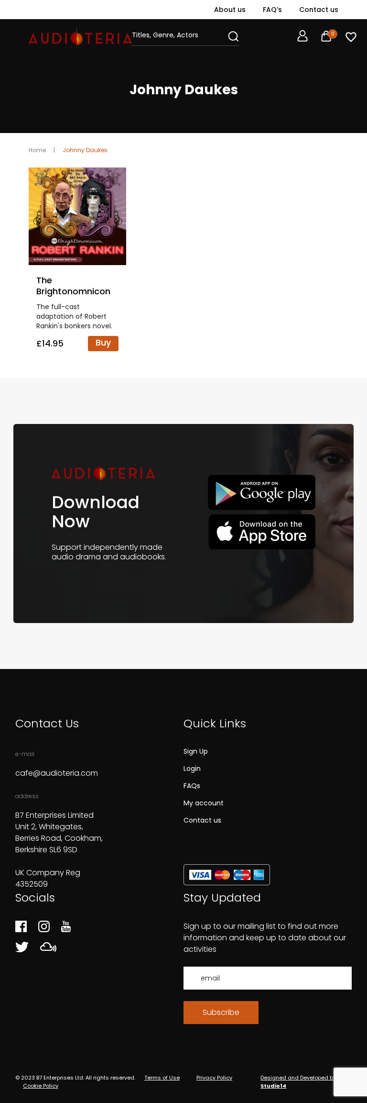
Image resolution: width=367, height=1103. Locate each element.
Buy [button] (103, 342)
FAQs (192, 786)
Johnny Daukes (85, 150)
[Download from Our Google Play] (261, 493)
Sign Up (196, 751)
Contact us (318, 9)
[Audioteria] (80, 38)
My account (204, 803)
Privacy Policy (214, 1077)
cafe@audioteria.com (56, 773)
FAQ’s (272, 9)
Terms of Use (162, 1077)
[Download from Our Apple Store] (261, 531)
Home (37, 150)
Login (192, 768)
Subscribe (221, 1012)
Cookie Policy (40, 1086)
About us (230, 9)
